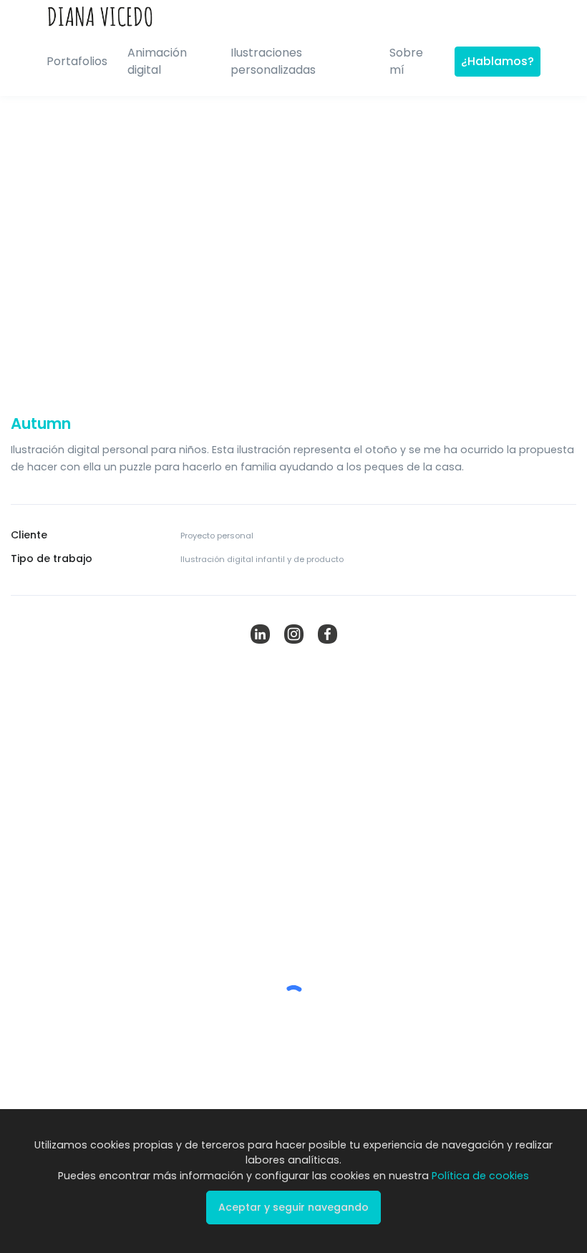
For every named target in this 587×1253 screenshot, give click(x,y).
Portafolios (77, 61)
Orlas (402, 1056)
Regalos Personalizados (445, 1103)
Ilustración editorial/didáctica (115, 1064)
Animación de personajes (277, 1064)
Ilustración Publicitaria (97, 1041)
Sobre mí (406, 61)
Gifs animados (252, 1087)
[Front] (100, 13)
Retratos (409, 1080)
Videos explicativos (262, 1041)
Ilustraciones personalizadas (273, 61)
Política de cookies (480, 1176)
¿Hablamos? (497, 61)
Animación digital (157, 61)
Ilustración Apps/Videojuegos (115, 1087)
